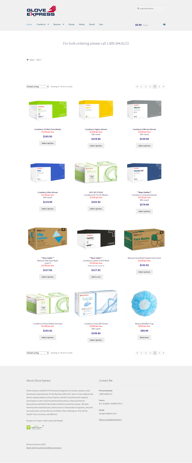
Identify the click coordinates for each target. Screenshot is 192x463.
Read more (144, 337)
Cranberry (41, 24)
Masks (82, 24)
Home (29, 24)
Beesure (57, 24)
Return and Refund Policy (110, 419)
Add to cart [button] (96, 277)
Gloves (72, 24)
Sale (101, 24)
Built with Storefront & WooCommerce (44, 447)
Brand (92, 24)
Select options (48, 143)
